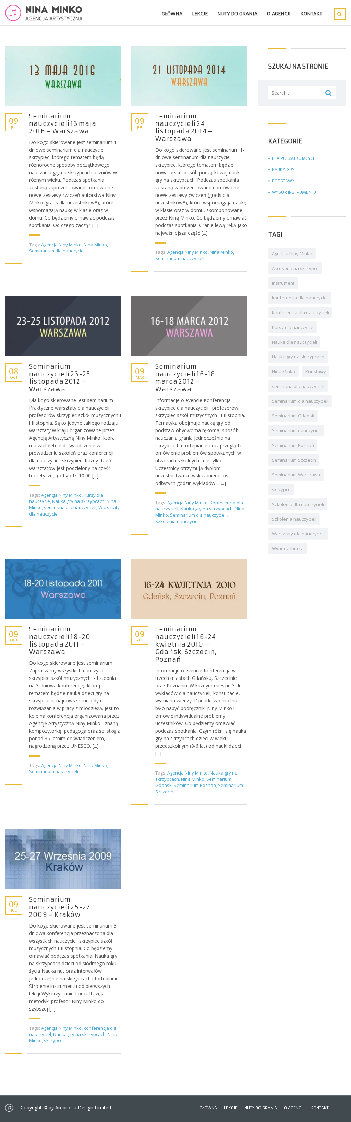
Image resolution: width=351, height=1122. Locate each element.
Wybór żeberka (288, 548)
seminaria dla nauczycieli (70, 507)
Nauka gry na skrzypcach (78, 501)
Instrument (283, 283)
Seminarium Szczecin (294, 460)
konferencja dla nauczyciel (300, 298)
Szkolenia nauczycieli (177, 521)
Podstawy (283, 181)
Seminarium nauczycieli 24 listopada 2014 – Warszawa (184, 128)
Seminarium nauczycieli (179, 258)
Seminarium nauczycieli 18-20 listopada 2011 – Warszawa (59, 641)
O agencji (279, 14)
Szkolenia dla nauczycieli (298, 504)
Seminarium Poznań (195, 785)
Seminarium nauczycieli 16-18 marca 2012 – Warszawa (185, 378)
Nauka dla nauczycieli (294, 342)
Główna (172, 14)
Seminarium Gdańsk (293, 416)
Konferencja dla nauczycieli (300, 312)
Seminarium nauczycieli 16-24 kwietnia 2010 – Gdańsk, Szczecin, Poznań (186, 644)
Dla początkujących (294, 158)
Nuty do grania (237, 14)
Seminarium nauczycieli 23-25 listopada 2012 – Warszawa (59, 378)
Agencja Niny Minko (61, 244)
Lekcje (200, 14)
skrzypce (53, 1040)
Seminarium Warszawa (296, 475)
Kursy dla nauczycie (292, 327)
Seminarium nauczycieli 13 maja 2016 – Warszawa (62, 124)
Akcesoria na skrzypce (295, 268)
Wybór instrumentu (294, 192)
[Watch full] (63, 76)
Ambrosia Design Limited (83, 1107)
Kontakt (311, 14)
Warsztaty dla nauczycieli (298, 534)
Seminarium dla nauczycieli (57, 251)
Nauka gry (283, 169)
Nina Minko (95, 244)
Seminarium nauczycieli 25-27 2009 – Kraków (59, 907)
